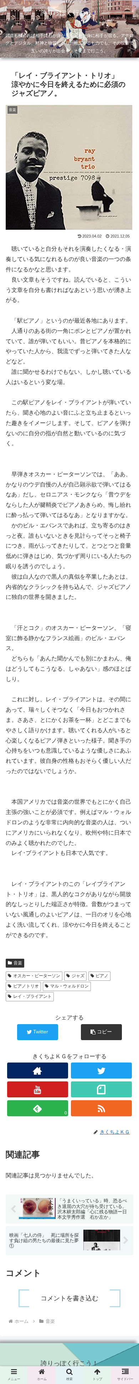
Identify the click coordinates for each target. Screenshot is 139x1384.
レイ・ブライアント (32, 996)
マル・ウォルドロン (69, 986)
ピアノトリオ (26, 986)
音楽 (18, 962)
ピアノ (102, 975)
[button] (101, 1032)
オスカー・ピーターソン (36, 975)
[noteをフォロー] (101, 1089)
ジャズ (78, 975)
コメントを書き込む (69, 1298)
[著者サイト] (37, 1071)
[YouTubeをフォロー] (37, 1089)
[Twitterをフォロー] (101, 1071)
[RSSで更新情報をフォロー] (101, 1108)
